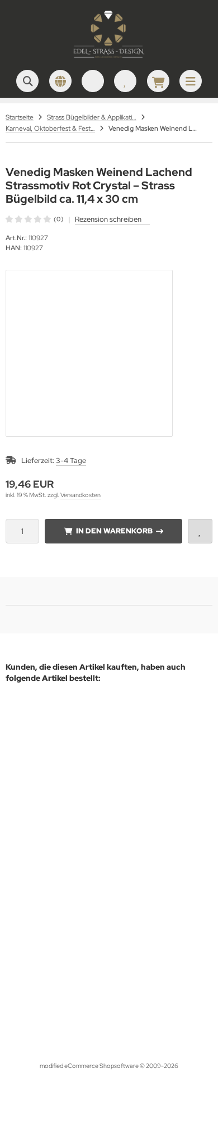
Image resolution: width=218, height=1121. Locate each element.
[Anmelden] (93, 81)
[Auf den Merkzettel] (200, 531)
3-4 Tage (71, 460)
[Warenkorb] (158, 81)
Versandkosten (80, 495)
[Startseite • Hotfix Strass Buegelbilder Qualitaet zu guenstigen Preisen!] (109, 59)
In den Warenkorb (114, 531)
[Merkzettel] (125, 81)
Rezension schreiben (108, 219)
